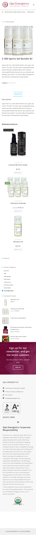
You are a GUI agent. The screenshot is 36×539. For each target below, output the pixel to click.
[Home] (2, 12)
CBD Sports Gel (18, 242)
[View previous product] (3, 22)
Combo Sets (7, 282)
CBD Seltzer (7, 279)
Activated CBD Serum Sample (18, 165)
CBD (5, 273)
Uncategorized (12, 83)
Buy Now (6, 270)
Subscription (7, 288)
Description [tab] (18, 94)
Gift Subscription (8, 285)
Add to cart (18, 211)
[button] (31, 26)
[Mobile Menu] (33, 4)
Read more (18, 172)
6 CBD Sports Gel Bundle (18, 203)
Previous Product (9, 22)
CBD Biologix (7, 276)
